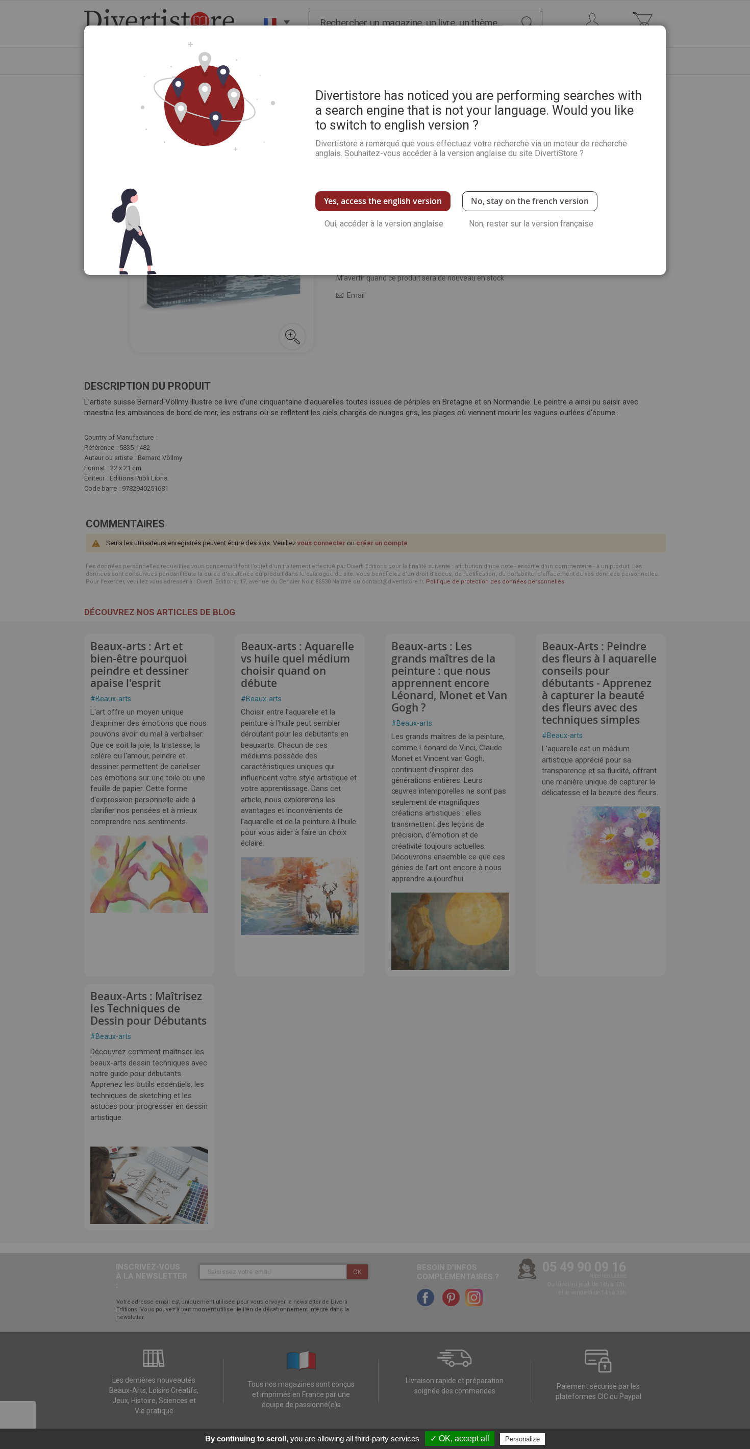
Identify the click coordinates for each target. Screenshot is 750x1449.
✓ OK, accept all (459, 1438)
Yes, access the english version (383, 201)
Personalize (522, 1439)
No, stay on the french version (530, 201)
